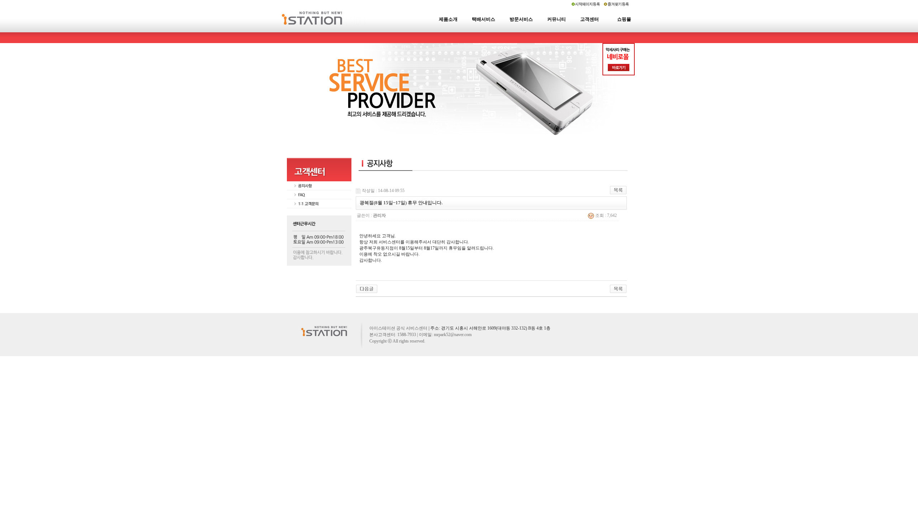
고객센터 (589, 19)
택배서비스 (483, 19)
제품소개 (448, 19)
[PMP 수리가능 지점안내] (367, 288)
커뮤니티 (556, 19)
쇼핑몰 (624, 19)
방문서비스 (521, 19)
